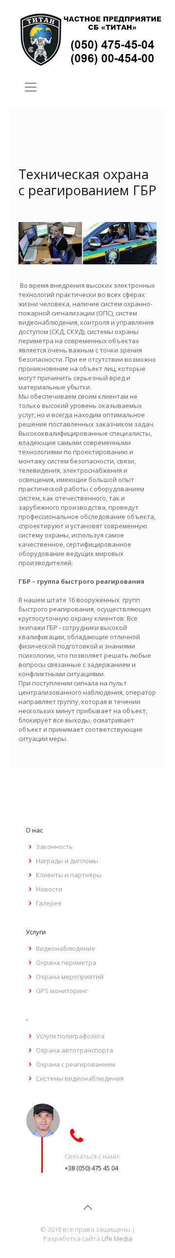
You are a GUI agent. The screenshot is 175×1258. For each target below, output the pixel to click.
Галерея (48, 903)
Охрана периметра (66, 962)
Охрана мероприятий (70, 976)
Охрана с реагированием (75, 1064)
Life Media (117, 1238)
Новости (49, 889)
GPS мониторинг (62, 990)
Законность (54, 846)
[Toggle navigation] (31, 87)
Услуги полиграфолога (70, 1036)
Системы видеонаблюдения (79, 1078)
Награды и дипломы (67, 860)
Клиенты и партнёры (69, 874)
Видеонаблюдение (65, 948)
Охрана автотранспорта (74, 1050)
